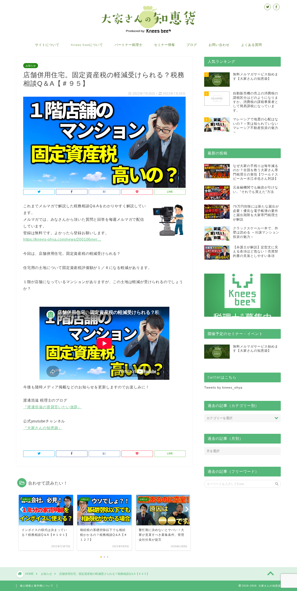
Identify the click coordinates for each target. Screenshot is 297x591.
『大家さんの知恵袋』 (42, 428)
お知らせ (31, 65)
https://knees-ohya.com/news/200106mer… (62, 239)
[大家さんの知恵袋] (148, 32)
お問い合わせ (219, 45)
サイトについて (47, 45)
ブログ (192, 45)
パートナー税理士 (128, 45)
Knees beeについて (87, 45)
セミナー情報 (164, 45)
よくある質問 (251, 45)
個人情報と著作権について (36, 585)
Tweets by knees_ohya (223, 387)
